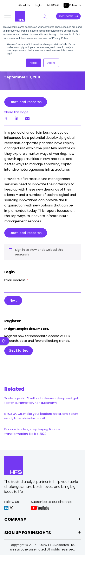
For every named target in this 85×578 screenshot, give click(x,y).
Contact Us (66, 16)
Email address (16, 280)
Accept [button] (33, 62)
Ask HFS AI (52, 5)
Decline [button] (51, 62)
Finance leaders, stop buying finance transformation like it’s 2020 (32, 431)
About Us (24, 5)
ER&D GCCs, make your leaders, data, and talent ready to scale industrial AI (41, 415)
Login (38, 5)
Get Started (18, 350)
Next (13, 300)
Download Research (26, 102)
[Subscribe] (4, 341)
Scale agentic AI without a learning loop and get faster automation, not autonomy (41, 400)
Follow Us (75, 5)
